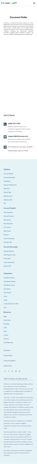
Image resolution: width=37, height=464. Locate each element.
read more (7, 88)
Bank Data (7, 188)
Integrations (7, 181)
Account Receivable (9, 177)
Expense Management (10, 185)
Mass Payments (8, 223)
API (5, 203)
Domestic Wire (8, 242)
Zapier (5, 300)
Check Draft (7, 258)
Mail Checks (7, 231)
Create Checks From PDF (11, 303)
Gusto (5, 296)
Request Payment (9, 251)
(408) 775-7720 (14, 124)
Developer (7, 324)
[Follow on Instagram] (15, 371)
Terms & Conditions (10, 361)
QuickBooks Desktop (9, 281)
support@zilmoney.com (18, 136)
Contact (6, 335)
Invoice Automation (9, 238)
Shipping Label (8, 199)
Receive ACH (7, 266)
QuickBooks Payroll (9, 285)
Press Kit (6, 338)
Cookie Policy (8, 366)
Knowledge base (8, 342)
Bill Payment (7, 220)
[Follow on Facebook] (8, 371)
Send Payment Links (9, 255)
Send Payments (8, 212)
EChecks (6, 234)
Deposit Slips (7, 192)
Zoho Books (7, 289)
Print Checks (7, 227)
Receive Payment (9, 216)
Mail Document (8, 196)
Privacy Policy (8, 355)
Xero (5, 307)
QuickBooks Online (9, 277)
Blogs (5, 316)
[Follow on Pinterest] (12, 371)
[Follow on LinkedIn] (19, 371)
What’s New (7, 320)
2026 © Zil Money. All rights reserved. (15, 379)
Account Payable (8, 173)
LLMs (5, 327)
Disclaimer (7, 350)
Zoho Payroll (7, 292)
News (5, 331)
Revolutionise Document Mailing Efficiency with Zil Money (16, 70)
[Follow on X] (5, 371)
